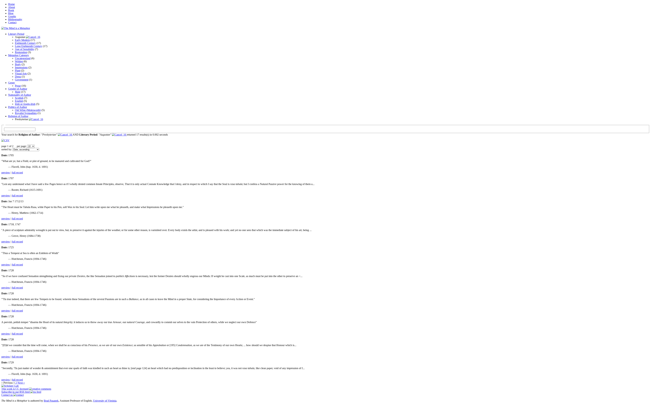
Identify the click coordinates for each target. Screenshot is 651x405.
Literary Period (16, 33)
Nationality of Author (19, 94)
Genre (11, 82)
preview (5, 172)
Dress (18, 76)
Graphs (12, 16)
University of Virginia (104, 400)
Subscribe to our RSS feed (15, 391)
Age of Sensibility (24, 49)
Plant (17, 70)
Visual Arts (21, 73)
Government (21, 79)
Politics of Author (17, 107)
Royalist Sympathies (26, 113)
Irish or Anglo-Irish (25, 104)
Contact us (7, 394)
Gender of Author (17, 88)
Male (17, 91)
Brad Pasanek (51, 400)
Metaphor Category (18, 55)
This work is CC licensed (15, 388)
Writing (19, 61)
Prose (18, 85)
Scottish (19, 97)
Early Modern (22, 40)
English (19, 101)
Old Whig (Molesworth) (28, 110)
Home (11, 4)
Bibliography (15, 19)
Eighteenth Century (25, 43)
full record (17, 172)
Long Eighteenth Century (28, 46)
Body (18, 64)
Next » (21, 382)
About (11, 7)
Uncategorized (23, 58)
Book (11, 10)
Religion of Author (18, 116)
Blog (10, 13)
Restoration (21, 52)
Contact (12, 22)
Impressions (21, 67)
